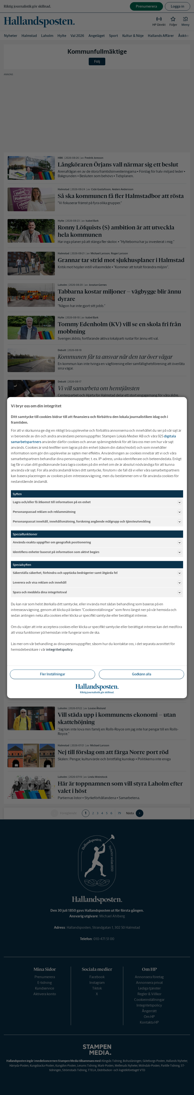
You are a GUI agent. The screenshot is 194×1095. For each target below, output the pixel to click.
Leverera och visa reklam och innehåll (39, 582)
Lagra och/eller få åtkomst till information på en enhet (52, 502)
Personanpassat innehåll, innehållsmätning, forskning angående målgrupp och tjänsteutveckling (81, 521)
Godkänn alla (141, 674)
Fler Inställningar (52, 674)
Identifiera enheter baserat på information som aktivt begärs (56, 552)
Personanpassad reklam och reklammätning (44, 512)
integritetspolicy (59, 649)
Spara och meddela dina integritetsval (40, 592)
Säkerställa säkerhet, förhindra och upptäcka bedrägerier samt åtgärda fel (65, 573)
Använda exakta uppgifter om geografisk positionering (52, 542)
